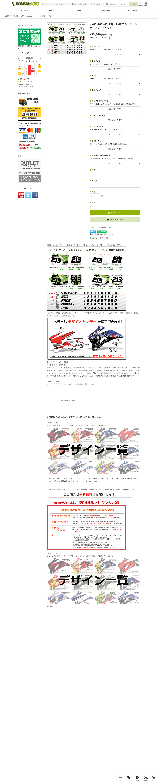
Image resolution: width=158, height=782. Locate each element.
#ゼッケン (73, 4)
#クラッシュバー (83, 4)
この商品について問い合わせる (102, 234)
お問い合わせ (106, 10)
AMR (22, 16)
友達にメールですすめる (100, 238)
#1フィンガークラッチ (62, 4)
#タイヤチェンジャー (97, 4)
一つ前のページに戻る (11, 16)
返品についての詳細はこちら (101, 227)
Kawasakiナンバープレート (44, 16)
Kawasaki (30, 16)
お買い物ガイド (133, 10)
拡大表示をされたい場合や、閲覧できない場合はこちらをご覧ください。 (74, 417)
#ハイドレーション (47, 4)
